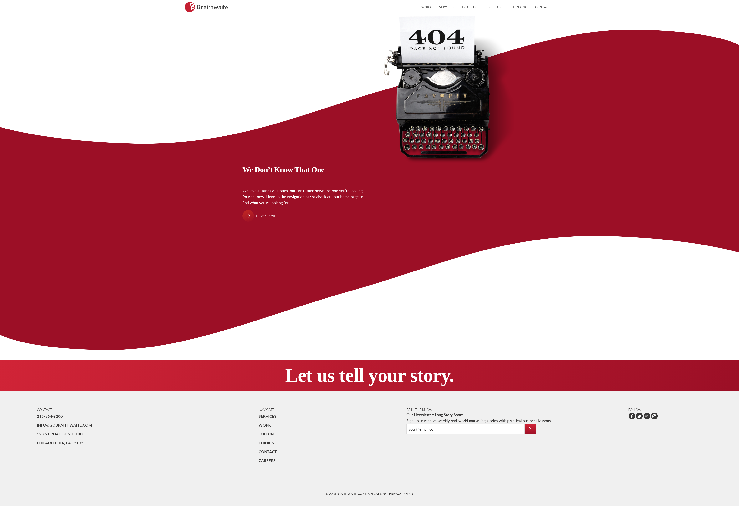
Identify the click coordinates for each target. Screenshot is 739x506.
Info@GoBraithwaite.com (64, 425)
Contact (268, 451)
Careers (267, 460)
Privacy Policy (401, 493)
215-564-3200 (50, 416)
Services (267, 416)
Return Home (266, 216)
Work (265, 425)
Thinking (268, 442)
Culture (267, 434)
